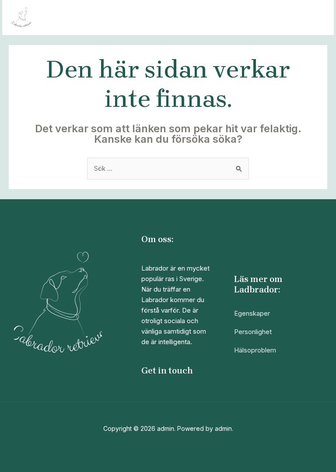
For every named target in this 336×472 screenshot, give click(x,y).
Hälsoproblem (255, 350)
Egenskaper (252, 313)
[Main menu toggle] (316, 17)
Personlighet (253, 332)
